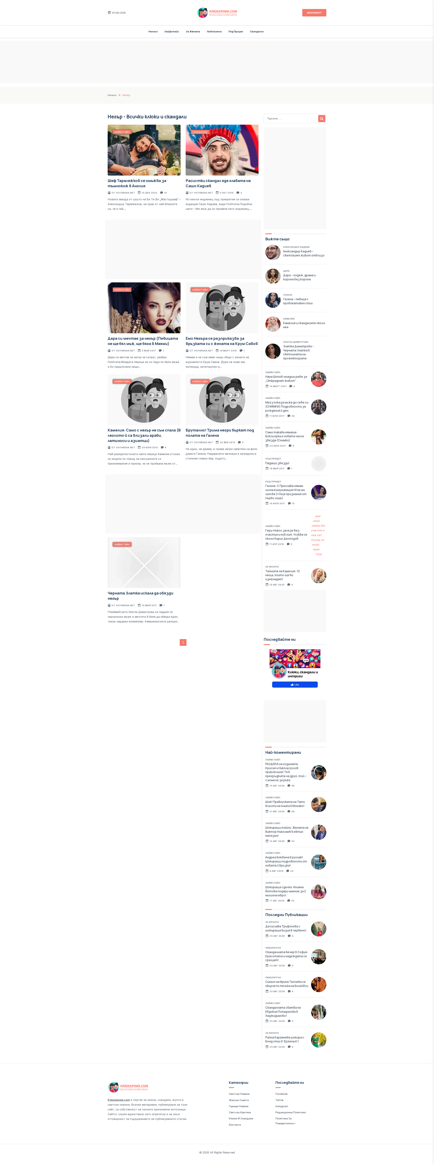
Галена (287, 294)
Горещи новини (238, 1106)
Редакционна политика (290, 1112)
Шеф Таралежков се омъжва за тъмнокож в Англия (137, 183)
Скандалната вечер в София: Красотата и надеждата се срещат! (286, 956)
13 (293, 503)
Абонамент (314, 12)
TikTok (279, 1100)
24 (293, 841)
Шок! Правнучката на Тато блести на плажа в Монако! (285, 804)
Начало (153, 31)
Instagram (281, 1106)
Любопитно (214, 31)
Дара (286, 270)
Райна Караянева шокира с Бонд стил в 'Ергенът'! (284, 1039)
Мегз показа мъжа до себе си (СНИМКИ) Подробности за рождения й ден (286, 406)
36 (293, 785)
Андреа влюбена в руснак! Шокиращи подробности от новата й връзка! (286, 861)
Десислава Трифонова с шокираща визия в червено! (285, 928)
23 (292, 900)
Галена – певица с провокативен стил (298, 301)
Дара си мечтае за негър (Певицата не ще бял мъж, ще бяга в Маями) (143, 341)
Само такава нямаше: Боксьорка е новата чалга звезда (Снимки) (284, 436)
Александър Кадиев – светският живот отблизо (303, 253)
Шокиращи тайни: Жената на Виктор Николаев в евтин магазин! (286, 832)
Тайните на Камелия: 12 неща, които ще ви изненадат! (282, 575)
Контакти (235, 1124)
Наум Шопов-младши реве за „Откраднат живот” (286, 379)
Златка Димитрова (295, 342)
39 (293, 416)
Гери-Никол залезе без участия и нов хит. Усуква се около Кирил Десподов (286, 534)
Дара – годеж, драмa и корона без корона (299, 277)
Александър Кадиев (296, 247)
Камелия (288, 318)
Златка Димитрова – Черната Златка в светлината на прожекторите (298, 352)
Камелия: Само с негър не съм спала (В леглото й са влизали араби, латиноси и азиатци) (144, 435)
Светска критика (240, 1112)
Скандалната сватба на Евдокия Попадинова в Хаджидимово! (283, 1012)
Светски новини (239, 1093)
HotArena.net (125, 192)
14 (165, 192)
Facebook (281, 1093)
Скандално (257, 31)
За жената (193, 31)
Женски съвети (239, 1100)
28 (293, 811)
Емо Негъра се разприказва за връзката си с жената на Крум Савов (222, 341)
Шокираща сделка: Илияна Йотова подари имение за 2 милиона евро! (285, 891)
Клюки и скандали (241, 1118)
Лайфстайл (171, 31)
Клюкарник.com (119, 1100)
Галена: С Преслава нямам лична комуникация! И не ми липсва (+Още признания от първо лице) (286, 492)
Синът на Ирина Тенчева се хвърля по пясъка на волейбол (286, 984)
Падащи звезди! (277, 463)
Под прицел (236, 31)
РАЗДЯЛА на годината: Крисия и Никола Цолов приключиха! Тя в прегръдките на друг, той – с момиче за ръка (286, 772)
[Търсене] (321, 118)
